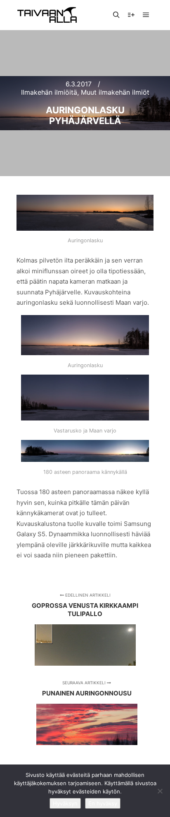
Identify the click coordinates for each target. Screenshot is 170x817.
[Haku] (116, 15)
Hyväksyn (65, 803)
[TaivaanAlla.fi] (47, 15)
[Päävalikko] (146, 15)
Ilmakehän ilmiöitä (49, 92)
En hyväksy (102, 803)
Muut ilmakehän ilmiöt (115, 92)
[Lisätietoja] (131, 15)
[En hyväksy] (160, 791)
